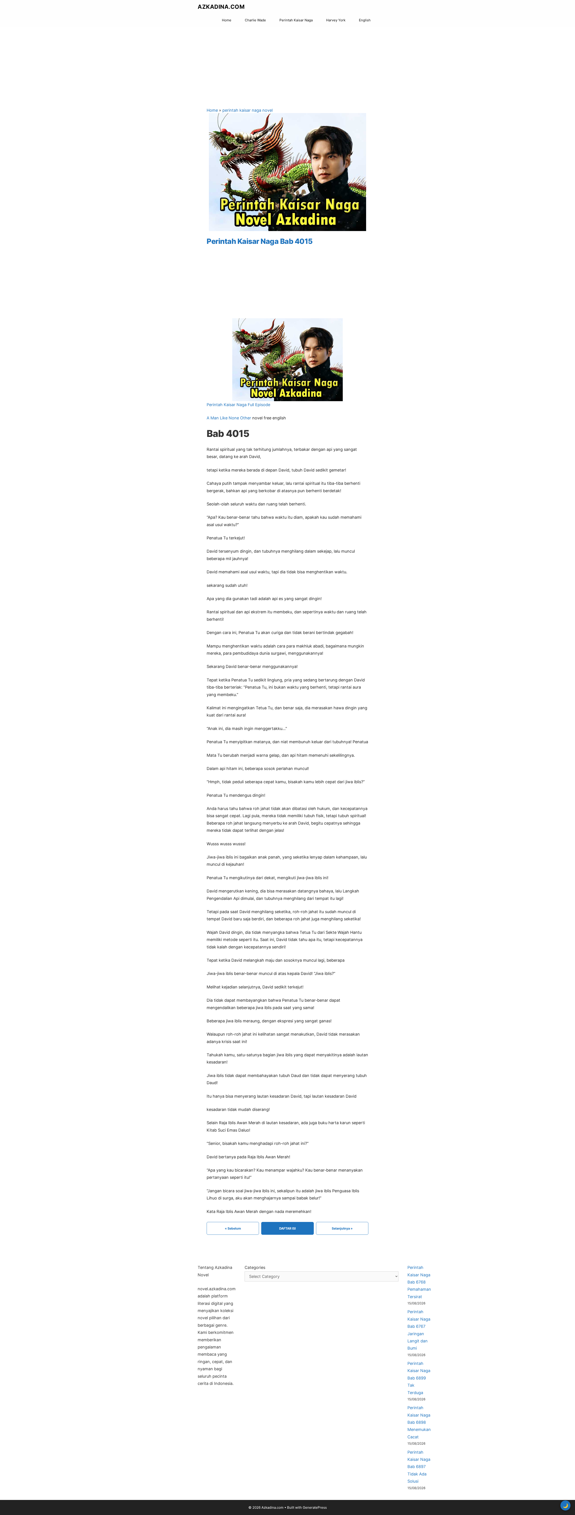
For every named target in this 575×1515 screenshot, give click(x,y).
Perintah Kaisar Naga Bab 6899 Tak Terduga (418, 1378)
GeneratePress (315, 1507)
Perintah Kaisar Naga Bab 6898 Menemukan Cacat (419, 1422)
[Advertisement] (287, 62)
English (365, 20)
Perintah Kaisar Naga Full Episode (238, 404)
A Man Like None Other (229, 418)
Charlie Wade (255, 20)
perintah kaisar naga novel (247, 110)
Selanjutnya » (342, 1228)
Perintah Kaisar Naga (296, 20)
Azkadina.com (221, 6)
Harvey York (335, 20)
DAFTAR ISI (287, 1228)
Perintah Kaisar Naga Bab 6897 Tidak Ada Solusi (418, 1467)
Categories (255, 1267)
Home (226, 20)
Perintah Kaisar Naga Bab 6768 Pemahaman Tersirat (419, 1282)
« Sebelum (233, 1228)
